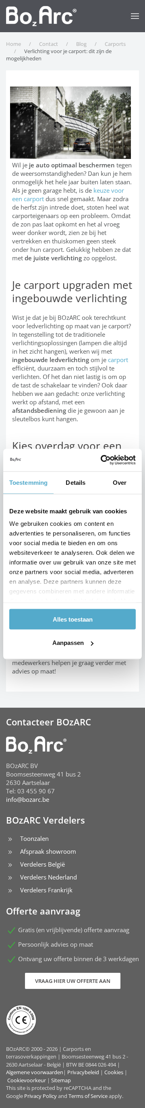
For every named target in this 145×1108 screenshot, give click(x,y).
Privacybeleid (83, 1072)
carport (118, 360)
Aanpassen (68, 642)
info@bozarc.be (27, 799)
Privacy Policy (40, 1096)
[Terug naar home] (41, 16)
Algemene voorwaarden (34, 1072)
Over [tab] (119, 482)
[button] (135, 16)
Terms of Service (88, 1096)
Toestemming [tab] (28, 482)
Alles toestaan (73, 619)
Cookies (113, 1072)
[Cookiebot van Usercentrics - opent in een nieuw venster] (102, 460)
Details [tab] (75, 482)
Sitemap (61, 1080)
